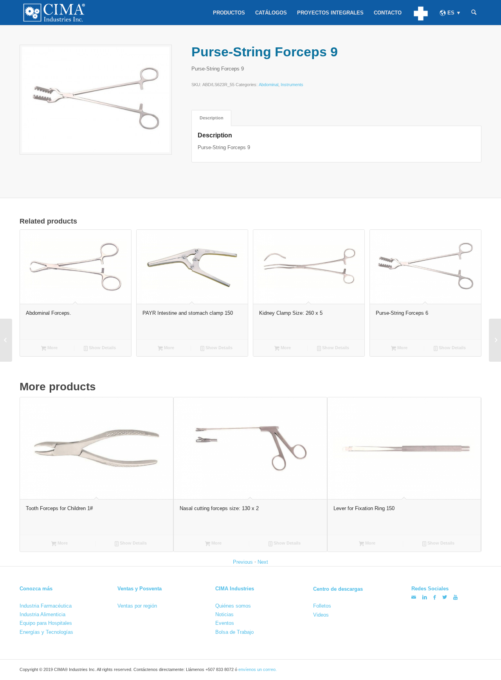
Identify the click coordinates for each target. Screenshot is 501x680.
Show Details (102, 347)
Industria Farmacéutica (46, 606)
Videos (321, 614)
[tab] (211, 118)
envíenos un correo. (257, 669)
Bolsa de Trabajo (234, 632)
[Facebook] (434, 597)
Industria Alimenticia (42, 614)
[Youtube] (455, 597)
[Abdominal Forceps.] (6, 340)
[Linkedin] (424, 597)
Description (211, 117)
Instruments (292, 84)
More (52, 347)
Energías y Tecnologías (46, 632)
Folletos (322, 606)
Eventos (224, 623)
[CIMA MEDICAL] (420, 12)
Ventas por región (137, 606)
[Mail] (413, 597)
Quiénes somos (233, 606)
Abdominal (268, 84)
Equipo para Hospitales (46, 623)
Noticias (224, 614)
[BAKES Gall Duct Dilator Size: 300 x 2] (495, 340)
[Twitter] (444, 597)
